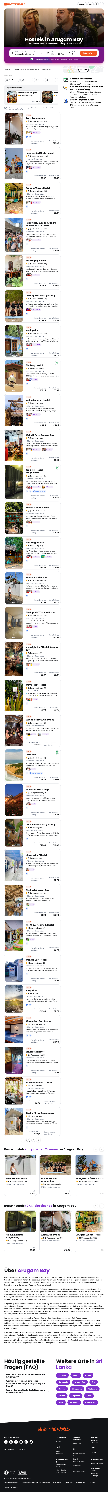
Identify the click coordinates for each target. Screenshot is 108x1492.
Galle (89, 1396)
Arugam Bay (80, 1382)
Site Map (92, 1483)
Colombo (62, 1375)
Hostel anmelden (97, 1463)
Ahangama (77, 1389)
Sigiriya (62, 1389)
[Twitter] (11, 1442)
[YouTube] (21, 1442)
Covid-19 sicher (40, 491)
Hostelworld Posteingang (95, 1475)
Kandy (76, 1375)
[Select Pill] (96, 4)
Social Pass (77, 1443)
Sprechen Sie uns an (61, 1466)
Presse (93, 1447)
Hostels (58, 1441)
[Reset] (41, 53)
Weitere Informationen (16, 109)
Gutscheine (57, 1483)
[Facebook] (6, 1442)
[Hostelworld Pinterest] (26, 1442)
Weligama (92, 1389)
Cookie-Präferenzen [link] (11, 1488)
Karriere (93, 1452)
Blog (74, 1449)
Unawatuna (90, 1402)
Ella (93, 1382)
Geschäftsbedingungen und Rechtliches (36, 1483)
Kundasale (63, 1382)
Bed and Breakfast (59, 1452)
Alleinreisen (77, 1466)
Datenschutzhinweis (11, 1483)
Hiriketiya (74, 1402)
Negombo (76, 1396)
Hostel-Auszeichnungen (79, 1460)
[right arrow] (102, 1149)
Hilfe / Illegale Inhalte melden (61, 1471)
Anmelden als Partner (95, 1469)
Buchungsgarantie (79, 1455)
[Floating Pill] (23, 1140)
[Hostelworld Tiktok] (31, 1442)
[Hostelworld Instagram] (16, 1442)
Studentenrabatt (79, 1471)
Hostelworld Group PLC (95, 1441)
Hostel (28, 115)
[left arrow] (96, 1149)
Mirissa (62, 1396)
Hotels (58, 1447)
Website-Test (80, 1483)
